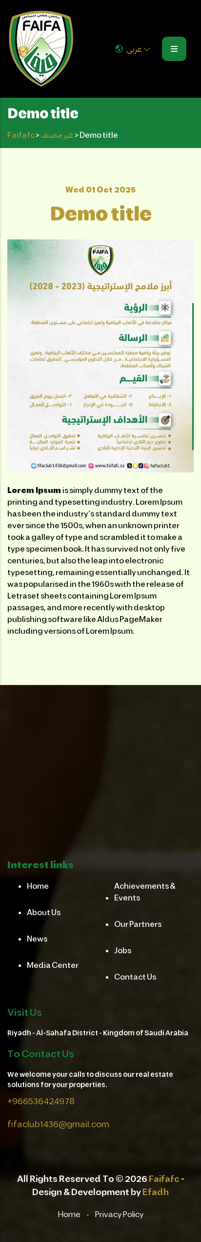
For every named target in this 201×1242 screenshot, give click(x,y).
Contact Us (135, 976)
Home (38, 885)
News (37, 938)
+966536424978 (41, 1100)
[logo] (40, 49)
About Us (43, 912)
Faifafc (164, 1178)
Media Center (53, 964)
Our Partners (137, 923)
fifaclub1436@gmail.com (58, 1123)
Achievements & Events (145, 891)
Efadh (155, 1191)
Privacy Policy (119, 1214)
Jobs (122, 950)
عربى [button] (134, 48)
